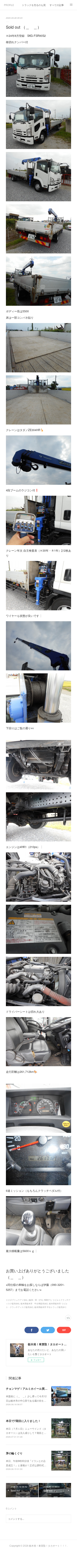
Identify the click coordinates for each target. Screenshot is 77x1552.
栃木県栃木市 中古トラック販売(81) (50, 1307)
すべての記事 (57, 5)
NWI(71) (47, 1300)
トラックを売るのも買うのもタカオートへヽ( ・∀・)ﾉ (34, 5)
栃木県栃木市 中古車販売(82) (34, 1303)
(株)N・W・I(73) (35, 1300)
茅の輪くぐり (14, 1453)
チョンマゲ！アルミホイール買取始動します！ (35, 1388)
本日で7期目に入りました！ (23, 1421)
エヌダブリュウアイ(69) (16, 1300)
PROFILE (9, 5)
